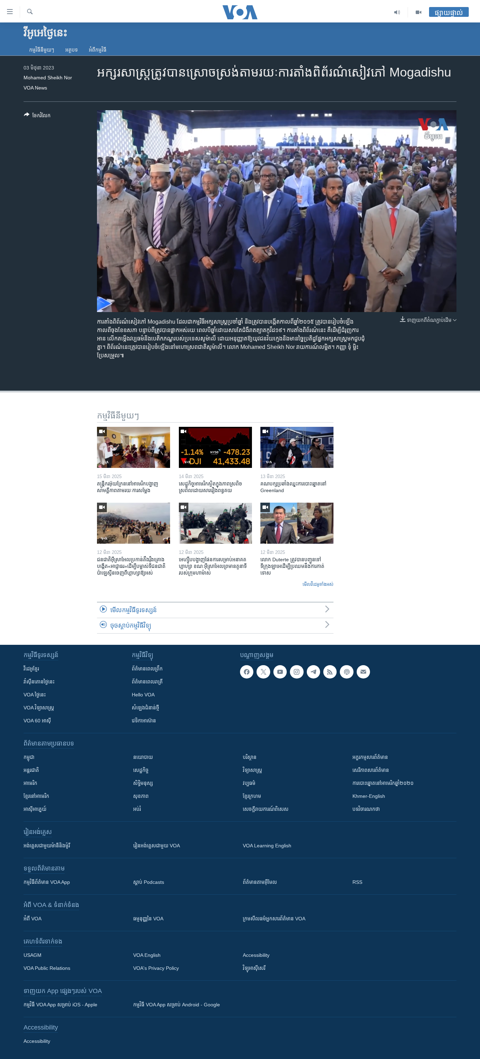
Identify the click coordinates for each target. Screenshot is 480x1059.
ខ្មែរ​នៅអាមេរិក (36, 796)
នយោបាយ (143, 757)
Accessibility (256, 955)
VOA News (35, 88)
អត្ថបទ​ (71, 50)
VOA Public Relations (47, 968)
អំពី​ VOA (32, 918)
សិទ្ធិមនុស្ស (143, 783)
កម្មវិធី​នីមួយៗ (41, 50)
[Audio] (397, 12)
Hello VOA (143, 694)
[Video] (418, 12)
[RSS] (330, 672)
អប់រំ (137, 809)
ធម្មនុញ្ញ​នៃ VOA (148, 918)
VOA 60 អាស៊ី (37, 720)
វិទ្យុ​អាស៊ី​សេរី (254, 968)
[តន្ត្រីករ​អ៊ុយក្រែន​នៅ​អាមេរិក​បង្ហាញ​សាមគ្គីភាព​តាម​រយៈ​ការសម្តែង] (133, 447)
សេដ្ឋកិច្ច (141, 770)
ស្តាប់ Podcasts (148, 882)
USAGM (32, 955)
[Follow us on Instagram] (296, 672)
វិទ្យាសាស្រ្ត (252, 770)
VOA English (147, 955)
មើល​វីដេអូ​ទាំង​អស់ (318, 584)
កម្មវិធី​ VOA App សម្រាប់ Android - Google (176, 1004)
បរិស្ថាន (250, 757)
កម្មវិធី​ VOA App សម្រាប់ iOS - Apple (60, 1004)
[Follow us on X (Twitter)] (263, 672)
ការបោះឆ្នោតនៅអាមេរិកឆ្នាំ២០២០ (383, 783)
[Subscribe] (363, 672)
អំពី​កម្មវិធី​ (97, 50)
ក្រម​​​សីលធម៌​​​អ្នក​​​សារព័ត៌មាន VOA (274, 918)
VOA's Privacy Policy (156, 968)
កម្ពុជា (29, 757)
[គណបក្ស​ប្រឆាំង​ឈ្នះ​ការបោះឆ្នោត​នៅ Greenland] (296, 447)
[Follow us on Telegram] (313, 672)
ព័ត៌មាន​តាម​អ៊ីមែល (260, 882)
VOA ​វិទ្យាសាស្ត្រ (39, 707)
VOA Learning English (267, 845)
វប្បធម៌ (249, 783)
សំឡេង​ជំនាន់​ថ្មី (145, 707)
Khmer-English (368, 796)
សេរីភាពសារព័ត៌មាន (370, 770)
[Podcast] (346, 672)
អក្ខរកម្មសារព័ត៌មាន (370, 757)
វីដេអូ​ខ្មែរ (31, 668)
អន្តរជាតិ (31, 770)
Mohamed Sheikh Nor (48, 77)
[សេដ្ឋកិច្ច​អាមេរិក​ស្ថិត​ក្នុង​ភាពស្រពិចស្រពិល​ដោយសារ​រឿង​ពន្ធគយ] (215, 447)
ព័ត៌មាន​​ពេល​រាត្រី (147, 681)
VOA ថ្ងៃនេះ (35, 694)
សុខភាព (141, 796)
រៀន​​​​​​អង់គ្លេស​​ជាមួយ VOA (156, 845)
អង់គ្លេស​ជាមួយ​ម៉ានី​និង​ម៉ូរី (47, 845)
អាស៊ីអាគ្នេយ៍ (35, 809)
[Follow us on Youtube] (280, 672)
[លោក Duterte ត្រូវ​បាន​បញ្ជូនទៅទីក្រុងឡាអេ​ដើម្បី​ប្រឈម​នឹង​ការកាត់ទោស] (296, 523)
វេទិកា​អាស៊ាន (144, 720)
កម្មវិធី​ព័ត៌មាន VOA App (47, 882)
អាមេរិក (30, 783)
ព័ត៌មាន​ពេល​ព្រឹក (147, 668)
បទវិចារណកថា (366, 809)
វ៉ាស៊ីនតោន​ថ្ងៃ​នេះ (39, 681)
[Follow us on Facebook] (246, 672)
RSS (357, 882)
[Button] (37, 116)
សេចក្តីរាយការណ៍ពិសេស (265, 809)
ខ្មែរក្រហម (252, 796)
